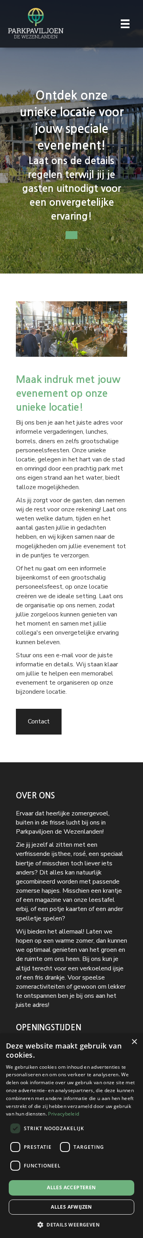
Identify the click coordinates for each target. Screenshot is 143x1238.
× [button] (134, 1042)
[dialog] (71, 1135)
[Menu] (125, 24)
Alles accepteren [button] (71, 1187)
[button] (71, 1224)
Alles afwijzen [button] (71, 1207)
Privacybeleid (63, 1113)
